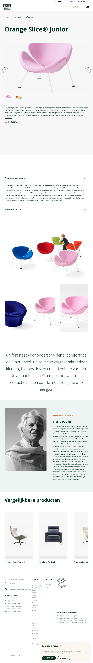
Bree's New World (36, 585)
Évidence (34, 590)
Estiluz (34, 608)
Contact (48, 587)
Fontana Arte (35, 605)
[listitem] (20, 538)
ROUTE (73, 1)
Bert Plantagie (35, 630)
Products (13, 17)
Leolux (33, 618)
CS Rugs (34, 595)
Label (33, 620)
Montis (33, 615)
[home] (7, 7)
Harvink (34, 623)
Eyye (33, 625)
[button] (87, 7)
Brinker (34, 610)
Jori (33, 603)
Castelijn (34, 628)
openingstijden (82, 1)
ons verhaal (49, 584)
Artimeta (34, 593)
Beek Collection (36, 633)
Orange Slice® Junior (25, 17)
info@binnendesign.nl (16, 579)
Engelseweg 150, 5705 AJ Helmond (19, 589)
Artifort (34, 638)
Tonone (34, 598)
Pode (33, 613)
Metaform (34, 600)
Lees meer (8, 118)
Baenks (33, 635)
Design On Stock (36, 587)
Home (7, 17)
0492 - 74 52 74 (63, 1)
